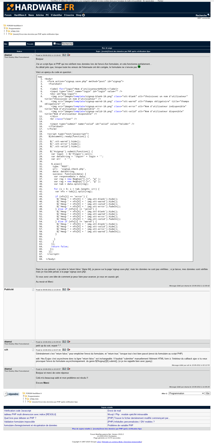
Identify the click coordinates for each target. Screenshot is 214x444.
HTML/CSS (15, 31)
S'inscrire (69, 15)
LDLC (99, 442)
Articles (40, 15)
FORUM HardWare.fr (15, 26)
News (31, 15)
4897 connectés (203, 18)
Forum (8, 15)
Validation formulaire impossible (19, 421)
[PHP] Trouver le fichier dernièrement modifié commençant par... (139, 418)
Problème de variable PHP (120, 425)
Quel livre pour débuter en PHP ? (20, 418)
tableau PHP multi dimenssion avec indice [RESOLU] (30, 414)
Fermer (160, 1)
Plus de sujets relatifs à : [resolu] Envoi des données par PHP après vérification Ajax (107, 429)
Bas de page (107, 48)
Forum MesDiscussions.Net (100, 434)
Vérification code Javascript (17, 410)
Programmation (15, 28)
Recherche (201, 15)
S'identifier (56, 15)
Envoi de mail (114, 410)
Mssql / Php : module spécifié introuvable (128, 414)
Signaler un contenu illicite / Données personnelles (121, 442)
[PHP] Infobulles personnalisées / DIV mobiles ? (131, 421)
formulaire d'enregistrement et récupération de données (30, 425)
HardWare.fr (20, 15)
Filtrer (58, 44)
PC (47, 15)
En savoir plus (148, 1)
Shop (78, 15)
